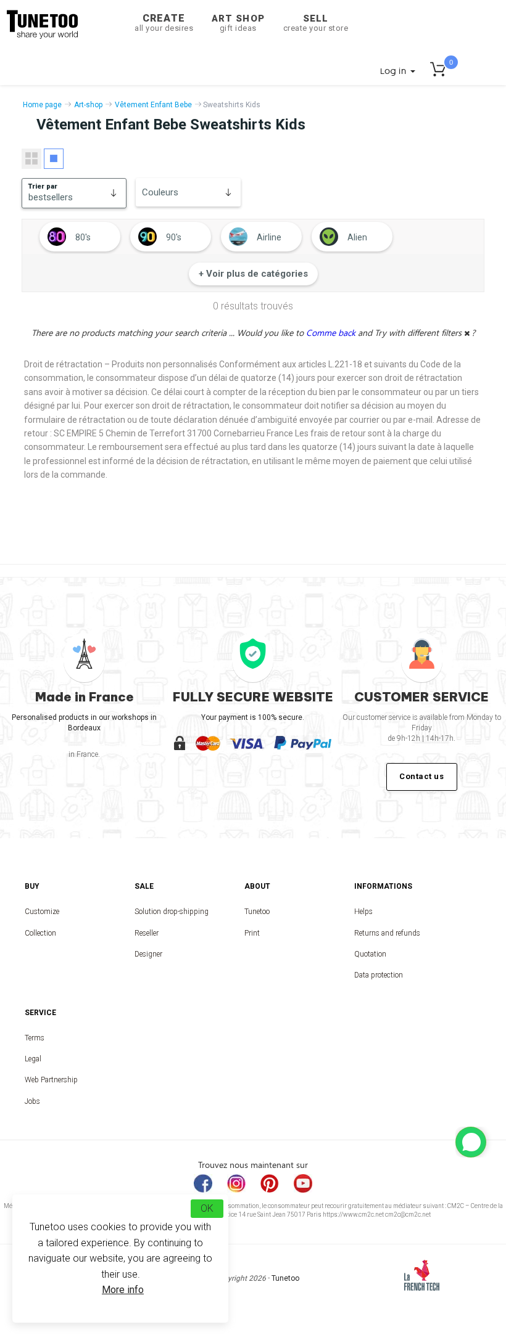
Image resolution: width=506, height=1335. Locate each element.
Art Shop (238, 23)
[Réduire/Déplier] (470, 1142)
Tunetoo (257, 911)
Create (164, 22)
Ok (207, 1208)
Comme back (332, 332)
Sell (316, 23)
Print (252, 933)
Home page (42, 104)
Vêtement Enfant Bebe (153, 104)
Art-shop (88, 104)
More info (123, 1290)
